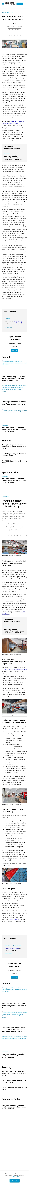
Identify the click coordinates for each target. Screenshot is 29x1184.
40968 (14, 23)
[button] (3, 4)
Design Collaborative (14, 524)
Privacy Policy (16, 1176)
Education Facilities (7, 12)
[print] (26, 35)
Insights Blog (18, 322)
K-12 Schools (5, 496)
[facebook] (9, 35)
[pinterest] (17, 35)
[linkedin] (12, 35)
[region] (14, 1177)
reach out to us (14, 919)
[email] (20, 35)
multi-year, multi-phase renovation (16, 669)
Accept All (14, 1180)
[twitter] (14, 35)
